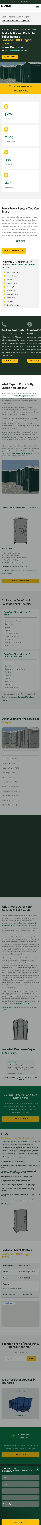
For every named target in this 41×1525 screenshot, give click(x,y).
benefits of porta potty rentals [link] (25, 396)
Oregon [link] (26, 17)
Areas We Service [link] (15, 17)
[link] (6, 6)
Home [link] (4, 17)
